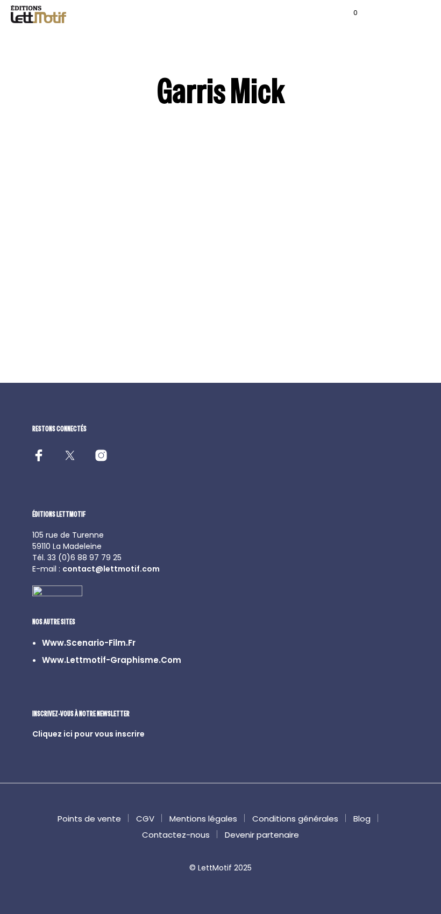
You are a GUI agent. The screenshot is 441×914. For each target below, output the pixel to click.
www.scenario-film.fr (89, 642)
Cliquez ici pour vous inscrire (88, 734)
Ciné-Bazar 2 (252, 315)
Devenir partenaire (262, 834)
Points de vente (89, 818)
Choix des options (59, 342)
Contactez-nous (176, 834)
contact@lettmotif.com (111, 568)
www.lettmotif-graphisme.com (111, 660)
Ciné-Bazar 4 (155, 315)
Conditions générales (295, 818)
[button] (348, 13)
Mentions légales (203, 818)
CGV (145, 818)
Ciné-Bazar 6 (57, 315)
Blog (362, 818)
